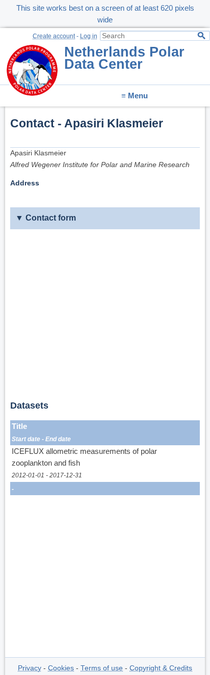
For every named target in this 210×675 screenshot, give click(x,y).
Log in (88, 36)
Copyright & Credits (160, 668)
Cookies (61, 668)
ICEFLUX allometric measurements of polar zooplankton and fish (84, 457)
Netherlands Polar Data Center (124, 58)
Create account (54, 36)
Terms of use (102, 668)
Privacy (29, 668)
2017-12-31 (65, 475)
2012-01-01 (28, 475)
